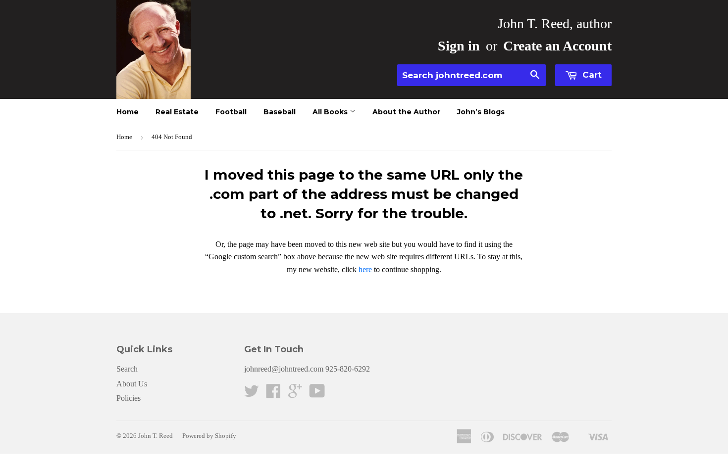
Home (127, 111)
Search (127, 369)
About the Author (406, 111)
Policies (128, 398)
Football (231, 111)
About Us (131, 383)
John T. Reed (155, 435)
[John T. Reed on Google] (295, 394)
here (365, 269)
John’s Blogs (481, 111)
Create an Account (557, 45)
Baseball (279, 111)
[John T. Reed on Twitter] (251, 394)
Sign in (459, 45)
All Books (331, 111)
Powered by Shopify (209, 435)
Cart (591, 75)
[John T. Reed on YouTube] (317, 394)
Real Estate (177, 111)
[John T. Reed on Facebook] (273, 394)
